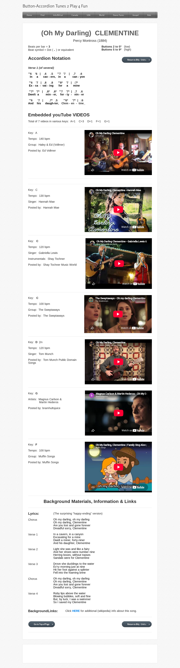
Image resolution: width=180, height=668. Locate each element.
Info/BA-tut (58, 15)
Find (42, 15)
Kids (149, 15)
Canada (75, 15)
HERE (76, 610)
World (101, 15)
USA (88, 15)
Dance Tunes (118, 15)
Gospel (136, 15)
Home (29, 15)
